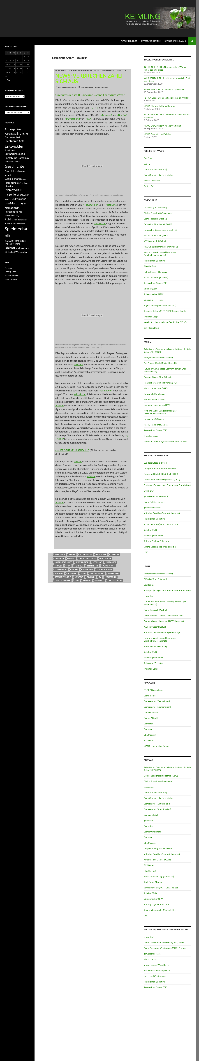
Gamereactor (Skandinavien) (157, 706)
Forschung (11, 157)
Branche (22, 133)
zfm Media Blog (151, 327)
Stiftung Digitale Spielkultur (157, 541)
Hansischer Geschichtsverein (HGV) (161, 230)
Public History (12, 215)
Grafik (71, 558)
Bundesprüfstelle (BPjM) (155, 462)
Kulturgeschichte (63, 562)
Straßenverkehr (63, 577)
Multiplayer (18, 203)
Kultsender (105, 558)
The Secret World (12, 244)
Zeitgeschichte (115, 581)
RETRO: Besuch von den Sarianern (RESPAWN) (166, 97)
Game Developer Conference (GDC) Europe (165, 948)
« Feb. (7, 80)
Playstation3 (61, 570)
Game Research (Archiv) (155, 218)
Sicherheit (72, 573)
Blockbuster (86, 555)
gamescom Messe (152, 507)
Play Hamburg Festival (154, 260)
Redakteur (88, 570)
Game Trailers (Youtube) (155, 169)
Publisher (11, 219)
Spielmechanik (97, 573)
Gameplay (59, 558)
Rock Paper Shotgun (153, 882)
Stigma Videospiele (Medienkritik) (160, 305)
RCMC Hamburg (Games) (156, 277)
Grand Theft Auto (87, 558)
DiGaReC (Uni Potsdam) (155, 207)
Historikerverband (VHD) (156, 235)
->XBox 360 (120, 114)
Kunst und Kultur (87, 70)
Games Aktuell (151, 718)
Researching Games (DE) (155, 283)
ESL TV (147, 163)
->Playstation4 (90, 204)
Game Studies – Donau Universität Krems (163, 615)
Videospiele (23, 248)
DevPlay (148, 158)
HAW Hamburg (22, 183)
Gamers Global (151, 712)
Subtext (79, 577)
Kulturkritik (82, 562)
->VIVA (91, 476)
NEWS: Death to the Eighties (157, 134)
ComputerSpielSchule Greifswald (160, 468)
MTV (68, 566)
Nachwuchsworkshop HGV (157, 405)
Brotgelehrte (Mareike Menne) (158, 357)
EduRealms (149, 584)
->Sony (88, 118)
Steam (15, 240)
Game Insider (150, 695)
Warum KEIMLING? (129, 41)
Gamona (148, 729)
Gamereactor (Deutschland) (157, 701)
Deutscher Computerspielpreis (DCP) (162, 479)
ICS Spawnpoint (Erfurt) (155, 241)
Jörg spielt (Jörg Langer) (155, 394)
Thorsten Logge (151, 316)
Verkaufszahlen (62, 581)
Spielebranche (19, 223)
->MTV (78, 461)
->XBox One (110, 204)
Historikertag (150, 959)
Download (15, 137)
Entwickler (14, 146)
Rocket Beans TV (152, 180)
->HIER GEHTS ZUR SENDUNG (72, 450)
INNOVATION (14, 190)
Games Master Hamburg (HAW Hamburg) (164, 621)
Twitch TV (148, 186)
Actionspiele (62, 70)
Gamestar (148, 723)
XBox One (99, 581)
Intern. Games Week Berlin (156, 965)
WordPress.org (11, 279)
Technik (91, 577)
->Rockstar (100, 223)
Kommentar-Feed (12, 275)
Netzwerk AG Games (154, 419)
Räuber (75, 570)
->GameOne (104, 390)
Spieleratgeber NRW (153, 294)
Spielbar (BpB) (150, 288)
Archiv (72, 555)
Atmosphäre (13, 129)
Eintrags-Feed (10, 271)
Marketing (9, 199)
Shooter (121, 70)
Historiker (9, 186)
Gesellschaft (12, 178)
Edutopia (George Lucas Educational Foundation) (167, 485)
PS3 (20, 212)
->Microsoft (106, 114)
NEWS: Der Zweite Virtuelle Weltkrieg (162, 125)
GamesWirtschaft (152, 831)
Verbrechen (111, 577)
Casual (73, 70)
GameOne (115, 555)
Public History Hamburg (155, 271)
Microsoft (111, 562)
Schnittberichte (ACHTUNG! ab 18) (161, 524)
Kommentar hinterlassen (94, 87)
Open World (109, 70)
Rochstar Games (104, 570)
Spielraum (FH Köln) (153, 299)
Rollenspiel (22, 220)
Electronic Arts (14, 141)
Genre (17, 161)
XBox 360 (87, 581)
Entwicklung (10, 150)
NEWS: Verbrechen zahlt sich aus (89, 78)
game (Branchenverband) (156, 496)
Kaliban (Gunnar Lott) (154, 399)
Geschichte (14, 166)
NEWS (100, 70)
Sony (83, 573)
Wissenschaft (21, 252)
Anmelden (9, 268)
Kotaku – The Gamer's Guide (157, 859)
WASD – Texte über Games (156, 746)
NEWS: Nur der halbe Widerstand (160, 106)
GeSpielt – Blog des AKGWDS (158, 224)
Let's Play (97, 562)
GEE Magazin (150, 734)
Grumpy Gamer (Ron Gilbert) (157, 377)
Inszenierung (13, 194)
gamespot (148, 820)
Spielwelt (8, 241)
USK (146, 552)
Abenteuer (60, 555)
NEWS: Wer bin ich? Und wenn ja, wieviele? (164, 89)
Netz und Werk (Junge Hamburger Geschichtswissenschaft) (160, 253)
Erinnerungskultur (15, 153)
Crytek (8, 137)
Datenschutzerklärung (175, 41)
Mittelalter (19, 198)
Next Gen (79, 566)
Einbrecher (101, 555)
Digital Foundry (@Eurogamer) (158, 213)
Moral (7, 204)
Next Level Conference (155, 976)
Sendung (59, 573)
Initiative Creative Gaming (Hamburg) (162, 513)
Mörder (58, 566)
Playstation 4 (109, 566)
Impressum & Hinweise (150, 41)
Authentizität (10, 134)
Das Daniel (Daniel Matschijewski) (160, 363)
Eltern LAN (149, 490)
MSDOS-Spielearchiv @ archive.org (161, 246)
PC (18, 207)
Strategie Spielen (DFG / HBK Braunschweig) (165, 311)
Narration (11, 207)
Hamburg (10, 182)
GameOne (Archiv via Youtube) (158, 175)
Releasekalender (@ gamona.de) (159, 876)
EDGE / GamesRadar (153, 690)
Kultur (25, 194)
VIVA (77, 581)
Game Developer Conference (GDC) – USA (164, 942)
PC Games (149, 740)
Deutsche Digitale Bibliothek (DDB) (161, 474)
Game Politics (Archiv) (154, 502)
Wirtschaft (10, 252)
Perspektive (92, 566)
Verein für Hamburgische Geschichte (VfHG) (165, 322)
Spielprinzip (113, 573)
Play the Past (150, 266)
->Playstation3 (72, 118)
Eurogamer (149, 787)
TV (100, 577)
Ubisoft (10, 248)
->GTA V (94, 107)
